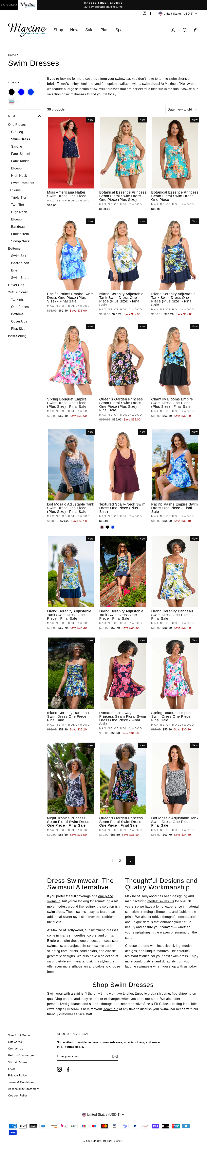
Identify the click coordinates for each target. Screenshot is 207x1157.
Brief (14, 270)
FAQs (12, 1068)
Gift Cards (15, 1041)
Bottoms (14, 248)
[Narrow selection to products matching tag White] (21, 101)
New (74, 30)
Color (14, 82)
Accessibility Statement (23, 1088)
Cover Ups (16, 285)
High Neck (19, 175)
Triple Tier (18, 197)
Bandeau (18, 226)
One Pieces (17, 124)
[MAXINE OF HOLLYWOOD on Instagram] (59, 1069)
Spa (119, 30)
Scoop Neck (20, 241)
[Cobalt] (113, 527)
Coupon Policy (17, 1095)
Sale (89, 30)
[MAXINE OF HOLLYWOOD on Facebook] (68, 1069)
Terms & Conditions (21, 1082)
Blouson (17, 168)
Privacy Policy (17, 1075)
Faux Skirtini (20, 153)
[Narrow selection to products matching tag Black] (11, 92)
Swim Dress (20, 139)
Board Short (20, 263)
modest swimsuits (160, 901)
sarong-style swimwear (64, 961)
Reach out (110, 1009)
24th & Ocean (18, 292)
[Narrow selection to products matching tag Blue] (21, 92)
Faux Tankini (21, 161)
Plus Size (18, 328)
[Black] (107, 527)
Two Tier (17, 204)
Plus (104, 30)
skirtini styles (99, 961)
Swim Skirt (19, 256)
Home (12, 54)
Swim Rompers (22, 183)
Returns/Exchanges (21, 1055)
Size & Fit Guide (155, 1004)
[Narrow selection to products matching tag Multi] (11, 101)
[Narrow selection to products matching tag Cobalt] (30, 92)
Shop (58, 30)
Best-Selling (17, 336)
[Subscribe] (115, 1056)
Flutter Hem (20, 234)
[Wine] (102, 527)
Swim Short (20, 277)
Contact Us (15, 1048)
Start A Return (17, 1062)
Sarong (16, 146)
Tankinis (14, 190)
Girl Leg (17, 132)
